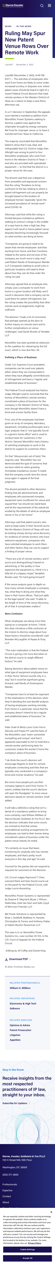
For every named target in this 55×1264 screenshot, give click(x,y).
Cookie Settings (27, 1250)
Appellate (15, 1040)
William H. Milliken (20, 988)
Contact (6, 1196)
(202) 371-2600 (10, 1175)
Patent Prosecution (20, 1030)
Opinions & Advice (20, 1025)
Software (15, 1008)
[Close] (51, 1212)
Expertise (7, 1190)
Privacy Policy (34, 1243)
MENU (50, 5)
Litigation (15, 1035)
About (5, 1202)
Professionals (9, 1184)
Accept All (27, 1258)
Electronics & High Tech (23, 1004)
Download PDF (19, 959)
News (8, 26)
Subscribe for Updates (15, 1103)
